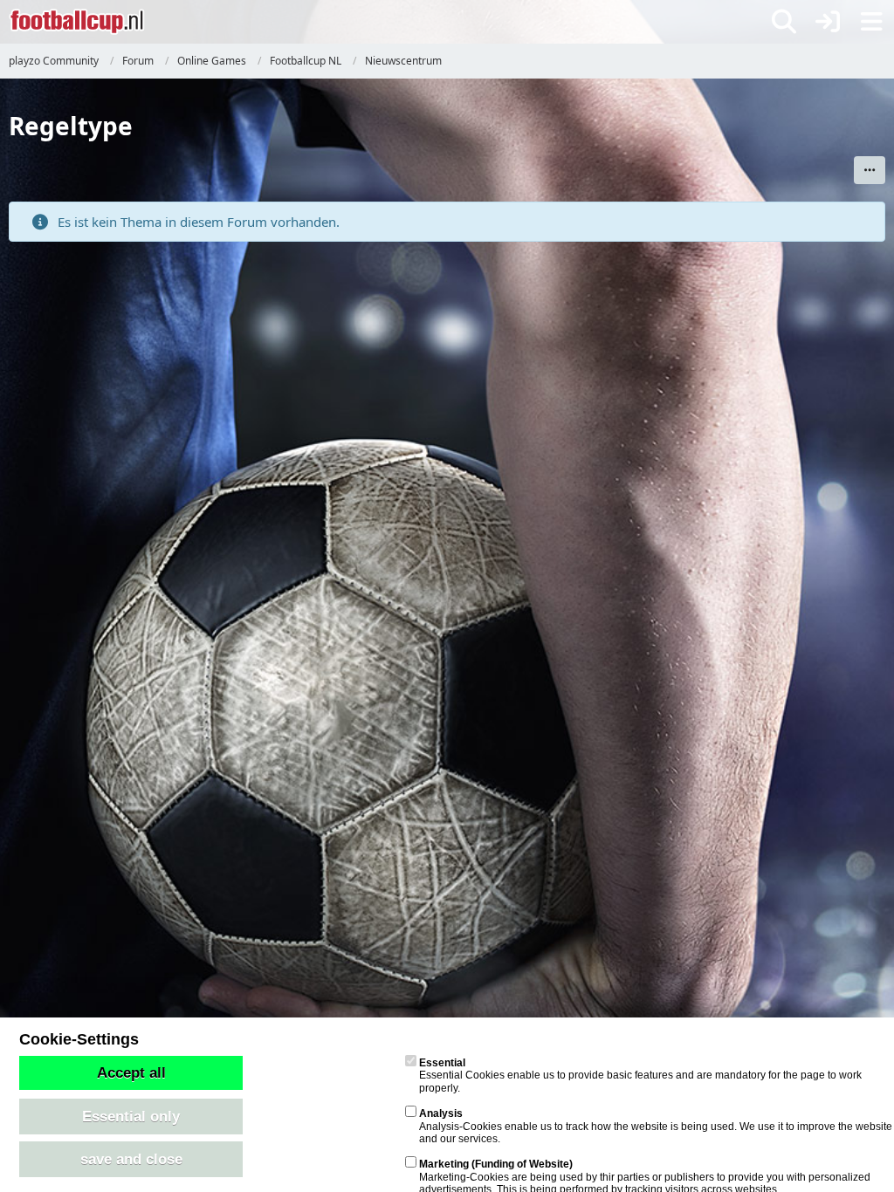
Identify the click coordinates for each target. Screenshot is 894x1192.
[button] (869, 170)
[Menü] (871, 21)
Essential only (131, 1116)
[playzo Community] (76, 21)
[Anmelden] (827, 22)
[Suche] (784, 21)
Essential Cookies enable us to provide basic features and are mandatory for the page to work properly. (640, 1075)
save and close (131, 1159)
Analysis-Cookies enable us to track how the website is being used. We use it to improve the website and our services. (655, 1126)
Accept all (131, 1072)
